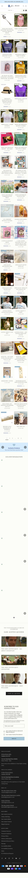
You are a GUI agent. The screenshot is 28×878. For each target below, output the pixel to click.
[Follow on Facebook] (2, 858)
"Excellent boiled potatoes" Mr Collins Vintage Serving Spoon (7, 30)
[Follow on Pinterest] (12, 858)
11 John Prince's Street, (7, 772)
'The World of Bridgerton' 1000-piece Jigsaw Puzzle (7, 172)
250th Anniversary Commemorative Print (7, 196)
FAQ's (2, 851)
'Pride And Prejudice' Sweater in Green (21, 148)
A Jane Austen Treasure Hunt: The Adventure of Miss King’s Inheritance (21, 243)
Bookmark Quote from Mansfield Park (21, 381)
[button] (14, 472)
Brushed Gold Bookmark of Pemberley (7, 428)
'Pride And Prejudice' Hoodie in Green (21, 125)
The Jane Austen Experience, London (10, 795)
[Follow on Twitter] (5, 858)
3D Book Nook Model (21, 219)
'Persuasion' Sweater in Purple (21, 99)
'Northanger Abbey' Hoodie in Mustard (21, 76)
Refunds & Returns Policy (7, 841)
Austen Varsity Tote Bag (7, 333)
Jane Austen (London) (6, 814)
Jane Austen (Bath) (6, 819)
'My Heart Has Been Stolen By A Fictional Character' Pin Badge (7, 77)
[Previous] (2, 447)
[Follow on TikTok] (19, 858)
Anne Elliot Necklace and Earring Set (20, 288)
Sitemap (3, 843)
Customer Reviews (6, 831)
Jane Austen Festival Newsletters (14, 734)
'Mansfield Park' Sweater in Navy (7, 55)
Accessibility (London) (7, 848)
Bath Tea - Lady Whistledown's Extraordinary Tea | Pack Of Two (21, 358)
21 (18, 438)
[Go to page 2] (21, 438)
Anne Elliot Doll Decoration (7, 288)
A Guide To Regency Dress (7, 241)
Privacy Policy (4, 836)
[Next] (25, 447)
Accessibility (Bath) (6, 846)
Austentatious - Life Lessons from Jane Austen (21, 333)
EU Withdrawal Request (7, 853)
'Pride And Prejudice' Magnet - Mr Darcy (7, 148)
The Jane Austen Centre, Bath (8, 790)
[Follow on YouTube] (16, 858)
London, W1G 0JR (5, 774)
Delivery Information (6, 838)
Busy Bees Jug (21, 426)
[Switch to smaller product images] (26, 10)
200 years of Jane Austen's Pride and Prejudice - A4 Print (21, 172)
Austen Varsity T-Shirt (21, 311)
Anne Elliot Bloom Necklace (20, 265)
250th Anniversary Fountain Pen (20, 195)
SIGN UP (14, 738)
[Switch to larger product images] (23, 10)
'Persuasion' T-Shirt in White (7, 125)
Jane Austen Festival (6, 821)
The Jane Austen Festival (7, 805)
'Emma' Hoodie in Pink (20, 28)
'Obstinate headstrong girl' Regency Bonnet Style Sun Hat (7, 100)
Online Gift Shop (5, 800)
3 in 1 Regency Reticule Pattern (7, 220)
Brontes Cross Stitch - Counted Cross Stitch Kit (20, 405)
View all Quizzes (14, 693)
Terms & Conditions (6, 833)
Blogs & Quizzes (5, 824)
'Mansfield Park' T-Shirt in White (20, 55)
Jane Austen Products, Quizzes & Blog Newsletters (14, 731)
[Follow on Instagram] (9, 858)
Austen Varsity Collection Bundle (7, 311)
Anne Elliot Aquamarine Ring (7, 265)
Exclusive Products (14, 448)
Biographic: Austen (7, 380)
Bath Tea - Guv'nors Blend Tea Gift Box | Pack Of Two (7, 358)
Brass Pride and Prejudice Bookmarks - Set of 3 (7, 405)
